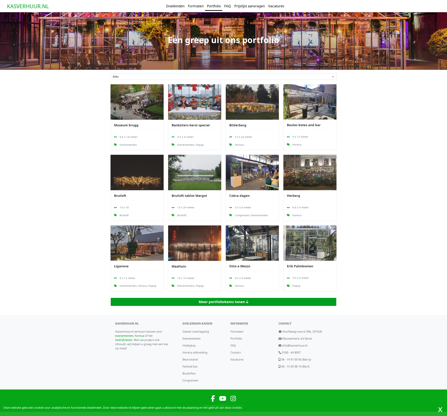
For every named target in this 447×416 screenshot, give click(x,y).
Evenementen (191, 338)
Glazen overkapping (195, 331)
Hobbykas (189, 345)
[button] (175, 6)
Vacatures (237, 359)
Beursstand (190, 359)
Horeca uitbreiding (194, 352)
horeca (139, 336)
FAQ (233, 345)
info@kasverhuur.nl (294, 345)
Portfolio (236, 338)
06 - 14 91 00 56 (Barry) (296, 359)
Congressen (190, 380)
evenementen (124, 336)
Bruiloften (189, 373)
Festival (189, 366)
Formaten (236, 331)
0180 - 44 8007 (291, 352)
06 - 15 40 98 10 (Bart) (295, 366)
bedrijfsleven (123, 340)
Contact (235, 352)
